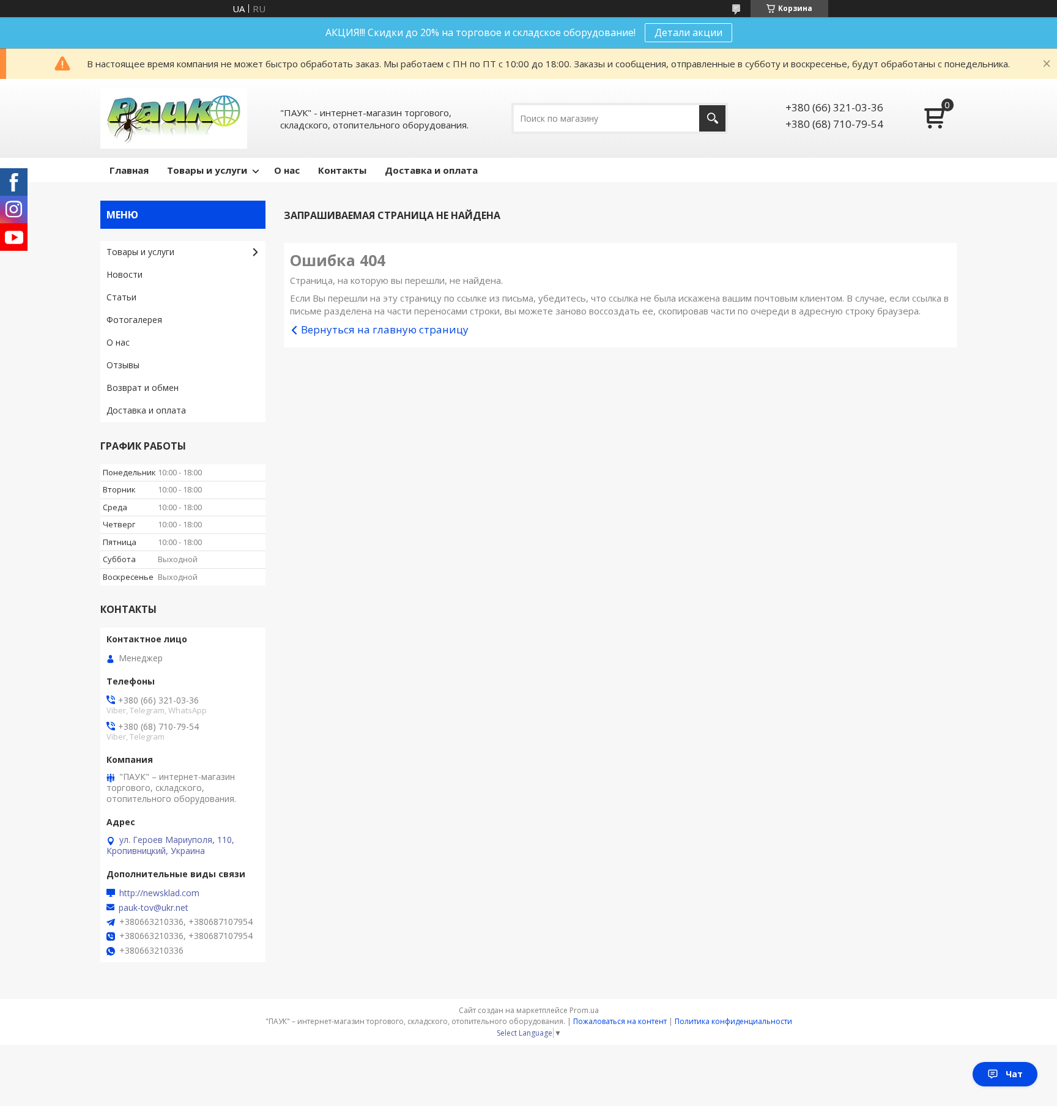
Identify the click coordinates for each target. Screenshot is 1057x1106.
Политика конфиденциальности (733, 1021)
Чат (1014, 1074)
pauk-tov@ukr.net (153, 907)
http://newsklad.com (159, 893)
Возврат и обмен (142, 387)
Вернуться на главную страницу (385, 329)
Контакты (342, 170)
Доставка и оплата (431, 170)
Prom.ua (584, 1010)
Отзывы (122, 365)
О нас (287, 170)
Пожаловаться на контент (620, 1021)
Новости (124, 274)
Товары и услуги (207, 170)
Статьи (121, 297)
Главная (129, 170)
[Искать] (712, 118)
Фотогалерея (134, 319)
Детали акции (688, 32)
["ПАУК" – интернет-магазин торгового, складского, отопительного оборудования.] (173, 118)
